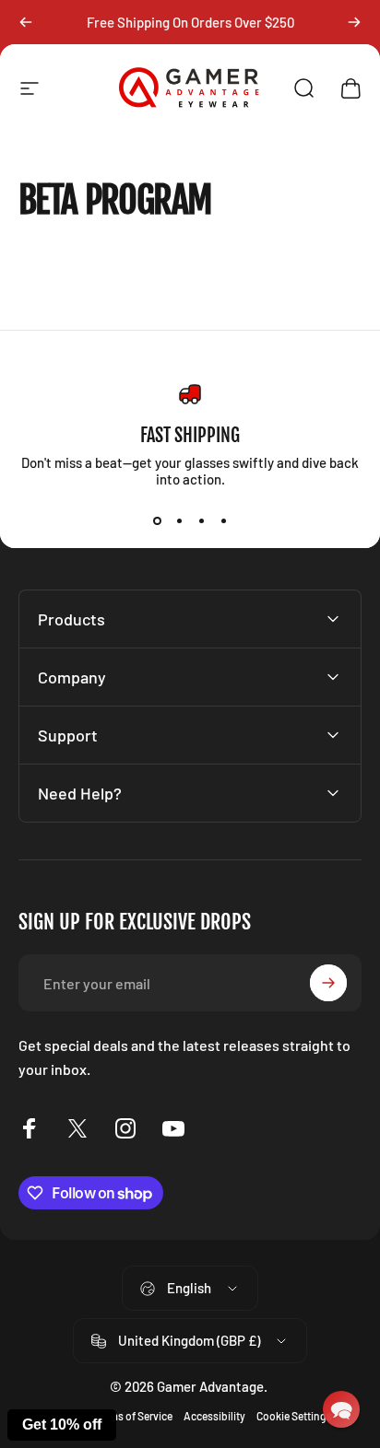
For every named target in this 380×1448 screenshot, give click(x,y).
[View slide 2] (179, 520)
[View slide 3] (201, 520)
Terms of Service (133, 1415)
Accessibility (214, 1415)
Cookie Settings (294, 1415)
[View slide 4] (223, 520)
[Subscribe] (328, 982)
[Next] (354, 22)
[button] (341, 1409)
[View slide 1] (157, 520)
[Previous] (26, 22)
